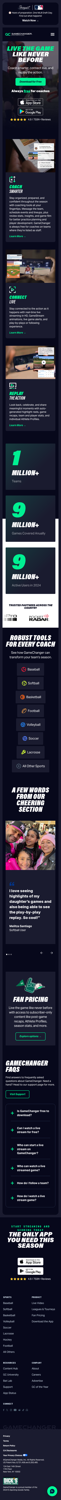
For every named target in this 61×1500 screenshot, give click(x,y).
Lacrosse (8, 1333)
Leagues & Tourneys (43, 1309)
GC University (11, 1374)
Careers (36, 1374)
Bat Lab (7, 1380)
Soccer (7, 1327)
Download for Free (31, 81)
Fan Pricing (38, 1315)
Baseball (8, 1303)
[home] (18, 34)
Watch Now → (30, 20)
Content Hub (10, 1368)
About (35, 1368)
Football (8, 1345)
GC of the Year (40, 1387)
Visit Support (17, 1094)
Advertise (37, 1380)
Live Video (38, 1303)
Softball (7, 1309)
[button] (52, 34)
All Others (9, 1352)
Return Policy (9, 1445)
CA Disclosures (10, 1450)
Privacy (6, 1436)
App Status (9, 1393)
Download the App (42, 1321)
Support (8, 1387)
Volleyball (8, 1321)
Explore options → (30, 1036)
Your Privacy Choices (12, 1455)
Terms (6, 1441)
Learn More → (17, 236)
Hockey (7, 1339)
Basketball (9, 1315)
